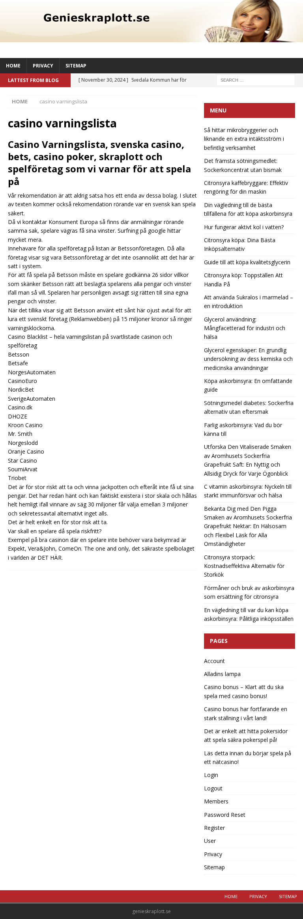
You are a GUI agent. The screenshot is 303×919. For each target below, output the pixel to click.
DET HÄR (49, 557)
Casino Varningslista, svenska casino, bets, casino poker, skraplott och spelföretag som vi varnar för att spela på (99, 163)
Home (13, 65)
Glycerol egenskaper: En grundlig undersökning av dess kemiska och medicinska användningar (248, 359)
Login (211, 775)
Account (214, 661)
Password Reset (224, 814)
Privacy (43, 65)
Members (216, 801)
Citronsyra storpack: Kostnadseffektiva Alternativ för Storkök (244, 566)
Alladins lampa (222, 674)
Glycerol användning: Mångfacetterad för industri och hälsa (244, 328)
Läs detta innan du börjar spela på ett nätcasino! (247, 757)
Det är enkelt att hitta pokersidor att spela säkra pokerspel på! (246, 735)
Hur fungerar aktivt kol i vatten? (244, 227)
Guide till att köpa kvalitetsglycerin (247, 262)
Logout (213, 788)
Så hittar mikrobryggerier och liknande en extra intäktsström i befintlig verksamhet (244, 138)
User (210, 840)
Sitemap (75, 65)
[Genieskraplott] (151, 37)
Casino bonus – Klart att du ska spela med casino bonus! (244, 691)
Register (214, 827)
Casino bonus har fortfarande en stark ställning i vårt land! (245, 713)
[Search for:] (255, 79)
